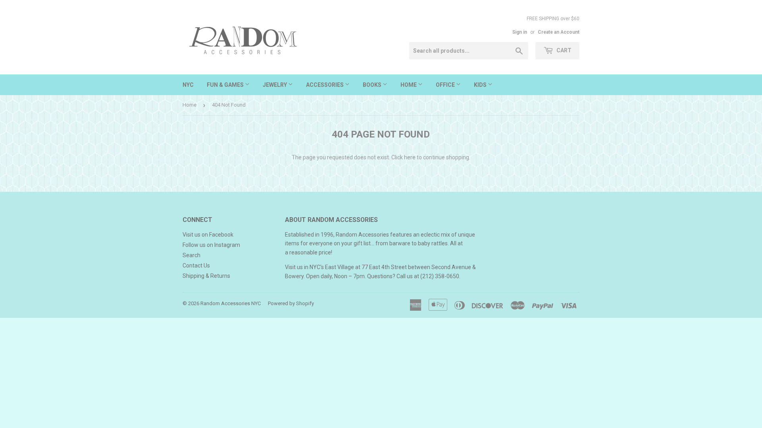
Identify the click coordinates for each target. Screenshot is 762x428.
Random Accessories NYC (230, 303)
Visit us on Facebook (208, 234)
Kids (481, 85)
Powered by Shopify (291, 303)
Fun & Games (226, 85)
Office (446, 85)
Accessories (325, 85)
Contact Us (196, 265)
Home (409, 85)
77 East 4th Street (384, 267)
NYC (188, 85)
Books (373, 85)
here (410, 157)
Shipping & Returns (206, 276)
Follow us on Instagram (211, 245)
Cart (563, 50)
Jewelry (275, 85)
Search (191, 255)
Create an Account (558, 32)
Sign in (519, 32)
